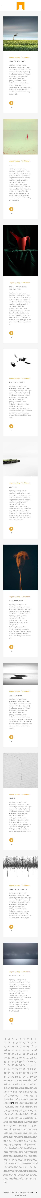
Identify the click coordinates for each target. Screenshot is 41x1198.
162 (35, 1102)
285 (24, 1155)
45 (35, 1053)
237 (13, 1136)
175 (16, 1110)
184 (16, 1114)
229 (16, 1133)
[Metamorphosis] (20, 567)
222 (24, 1129)
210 (13, 1125)
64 (5, 1065)
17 (32, 1042)
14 (20, 1042)
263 (9, 1148)
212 (20, 1125)
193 (16, 1117)
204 (24, 1121)
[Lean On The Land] (20, 33)
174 (12, 1110)
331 (27, 1174)
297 (35, 1159)
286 (28, 1155)
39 (13, 1053)
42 (24, 1053)
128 (9, 1091)
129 (13, 1091)
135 (35, 1091)
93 (13, 1076)
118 (5, 1087)
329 (20, 1174)
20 (9, 1046)
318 (13, 1170)
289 (5, 1159)
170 (31, 1106)
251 (31, 1140)
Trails (12, 798)
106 (28, 1080)
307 (5, 1167)
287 (31, 1155)
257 (20, 1144)
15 (24, 1042)
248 (20, 1140)
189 (35, 1114)
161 (31, 1102)
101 (9, 1080)
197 (31, 1117)
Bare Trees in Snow (18, 889)
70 (28, 1065)
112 (16, 1084)
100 (5, 1080)
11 (9, 1042)
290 (9, 1159)
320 (20, 1170)
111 (13, 1084)
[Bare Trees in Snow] (20, 867)
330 (24, 1174)
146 (9, 1099)
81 (35, 1068)
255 (13, 1144)
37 (5, 1053)
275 (20, 1151)
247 (16, 1140)
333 (35, 1174)
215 (31, 1125)
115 (28, 1084)
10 (5, 1042)
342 (35, 1178)
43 (28, 1053)
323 (31, 1170)
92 (9, 1076)
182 (9, 1114)
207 (35, 1121)
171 (35, 1106)
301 (16, 1163)
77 (20, 1068)
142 (28, 1095)
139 (16, 1095)
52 (28, 1057)
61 (28, 1061)
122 (20, 1087)
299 (9, 1163)
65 (9, 1065)
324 (35, 1170)
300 (13, 1163)
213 (24, 1125)
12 (13, 1042)
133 (27, 1091)
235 (5, 1136)
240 (24, 1136)
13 (17, 1042)
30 (13, 1050)
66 (13, 1065)
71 (32, 1065)
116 (31, 1084)
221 (20, 1129)
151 (28, 1099)
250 (28, 1140)
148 (16, 1099)
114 (24, 1084)
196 (28, 1117)
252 (35, 1140)
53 (31, 1057)
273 (13, 1151)
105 (24, 1080)
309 (13, 1167)
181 (5, 1114)
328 (16, 1174)
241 (28, 1136)
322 (28, 1170)
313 (27, 1167)
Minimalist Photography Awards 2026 (25, 1192)
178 (27, 1110)
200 (9, 1121)
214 (28, 1125)
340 (28, 1178)
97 (28, 1076)
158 (20, 1102)
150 (24, 1099)
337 (16, 1178)
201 (13, 1121)
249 (24, 1140)
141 (24, 1095)
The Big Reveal (15, 695)
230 (20, 1133)
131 (20, 1091)
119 (9, 1087)
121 (16, 1087)
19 (5, 1046)
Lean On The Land (17, 61)
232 (28, 1133)
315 (35, 1167)
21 (13, 1046)
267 (24, 1148)
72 (35, 1065)
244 (5, 1140)
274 (16, 1151)
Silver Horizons (16, 976)
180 (35, 1110)
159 (24, 1102)
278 (31, 1151)
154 (5, 1102)
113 (20, 1084)
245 (9, 1140)
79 (28, 1068)
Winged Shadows (16, 382)
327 (13, 1174)
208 (5, 1125)
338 (20, 1178)
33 (24, 1050)
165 (12, 1106)
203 (20, 1121)
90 (35, 1072)
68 (20, 1065)
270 (35, 1148)
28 (5, 1050)
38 (9, 1053)
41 (20, 1053)
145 (5, 1099)
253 (5, 1144)
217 (5, 1129)
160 (28, 1102)
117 (35, 1084)
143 (31, 1095)
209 (9, 1125)
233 (31, 1133)
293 (20, 1159)
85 (16, 1072)
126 (35, 1087)
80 (31, 1068)
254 (9, 1144)
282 (13, 1155)
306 (35, 1163)
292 (16, 1159)
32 (20, 1050)
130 (16, 1091)
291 (13, 1159)
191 (9, 1117)
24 (24, 1046)
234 (35, 1133)
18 (35, 1042)
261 (35, 1144)
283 (16, 1155)
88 (28, 1072)
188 (31, 1114)
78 (24, 1068)
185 (20, 1114)
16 (28, 1042)
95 (20, 1076)
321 (24, 1170)
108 (35, 1080)
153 (35, 1099)
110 (9, 1084)
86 (20, 1072)
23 (20, 1046)
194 (20, 1117)
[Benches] (20, 459)
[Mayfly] (20, 137)
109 (5, 1084)
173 (9, 1110)
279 (35, 1151)
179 (31, 1110)
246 (13, 1140)
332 (31, 1174)
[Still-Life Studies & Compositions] (20, 250)
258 (24, 1144)
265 (16, 1148)
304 (28, 1163)
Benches (13, 487)
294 (24, 1159)
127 (5, 1091)
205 (28, 1121)
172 (5, 1110)
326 (9, 1174)
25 (28, 1046)
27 (35, 1046)
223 (28, 1129)
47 (9, 1057)
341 (31, 1178)
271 (5, 1151)
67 (16, 1065)
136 (5, 1095)
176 (20, 1110)
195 (24, 1117)
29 (9, 1050)
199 (5, 1121)
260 (31, 1144)
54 (35, 1057)
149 (20, 1099)
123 (24, 1087)
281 (9, 1155)
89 (31, 1072)
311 (20, 1167)
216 (35, 1125)
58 (16, 1061)
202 (16, 1121)
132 (24, 1091)
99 (35, 1076)
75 (13, 1068)
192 (13, 1117)
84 (13, 1072)
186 (24, 1114)
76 (16, 1068)
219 (13, 1129)
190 (5, 1117)
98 (31, 1076)
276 (24, 1151)
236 (9, 1136)
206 (31, 1121)
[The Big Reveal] (20, 674)
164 (9, 1106)
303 (24, 1163)
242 (31, 1136)
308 (9, 1167)
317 (9, 1170)
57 (13, 1061)
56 (9, 1061)
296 (31, 1159)
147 (12, 1099)
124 (28, 1087)
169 (28, 1106)
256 (16, 1144)
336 (13, 1178)
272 (9, 1151)
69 (24, 1065)
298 (5, 1163)
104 (20, 1080)
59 (20, 1061)
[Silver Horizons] (20, 954)
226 (5, 1133)
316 (5, 1170)
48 (13, 1057)
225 (35, 1129)
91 (5, 1076)
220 (16, 1129)
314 (31, 1167)
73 (5, 1068)
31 (17, 1050)
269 (31, 1148)
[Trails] (20, 770)
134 (31, 1091)
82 (5, 1072)
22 (16, 1046)
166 (16, 1106)
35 (31, 1050)
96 (24, 1076)
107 (31, 1080)
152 (31, 1099)
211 (16, 1125)
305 (31, 1163)
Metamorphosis (16, 601)
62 (31, 1061)
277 (28, 1151)
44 (31, 1053)
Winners (27, 57)
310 (16, 1167)
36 (35, 1050)
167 (20, 1106)
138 (13, 1095)
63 (35, 1061)
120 (13, 1087)
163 (5, 1106)
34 (28, 1050)
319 (16, 1170)
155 (9, 1102)
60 (24, 1061)
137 (9, 1095)
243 (35, 1136)
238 (16, 1136)
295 (28, 1159)
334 (5, 1178)
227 (9, 1133)
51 (24, 1057)
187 (27, 1114)
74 (9, 1068)
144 (35, 1095)
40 (16, 1053)
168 (24, 1106)
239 (20, 1136)
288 (35, 1155)
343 (5, 1182)
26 (31, 1046)
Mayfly (12, 165)
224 (31, 1129)
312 (24, 1167)
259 (28, 1144)
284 (20, 1155)
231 (24, 1133)
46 (5, 1057)
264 (13, 1148)
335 (9, 1178)
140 (20, 1095)
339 (24, 1178)
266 (20, 1148)
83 (9, 1072)
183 (13, 1114)
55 (5, 1061)
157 (16, 1102)
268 (28, 1148)
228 (13, 1133)
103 (16, 1080)
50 (20, 1057)
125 (31, 1087)
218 (9, 1129)
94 (16, 1076)
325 (5, 1174)
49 (16, 1057)
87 (24, 1072)
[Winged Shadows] (20, 360)
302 (20, 1163)
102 (13, 1080)
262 (5, 1148)
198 (35, 1117)
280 (5, 1155)
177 (24, 1110)
